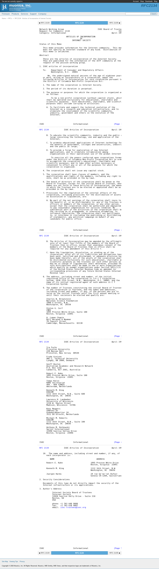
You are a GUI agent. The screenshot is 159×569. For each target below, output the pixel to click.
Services (24, 14)
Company (42, 14)
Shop (142, 1)
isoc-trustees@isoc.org (73, 507)
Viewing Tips (13, 561)
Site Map (5, 561)
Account (136, 1)
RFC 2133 (45, 23)
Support (33, 14)
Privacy (22, 561)
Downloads (149, 1)
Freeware (6, 14)
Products (15, 14)
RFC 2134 (44, 130)
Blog (155, 1)
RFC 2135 (114, 23)
